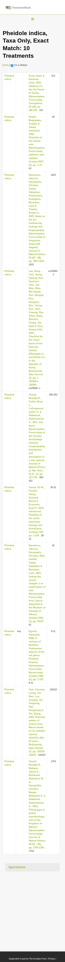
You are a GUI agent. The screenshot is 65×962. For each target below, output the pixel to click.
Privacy (51, 958)
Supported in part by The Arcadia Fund (27, 958)
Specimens (16, 867)
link (6, 65)
